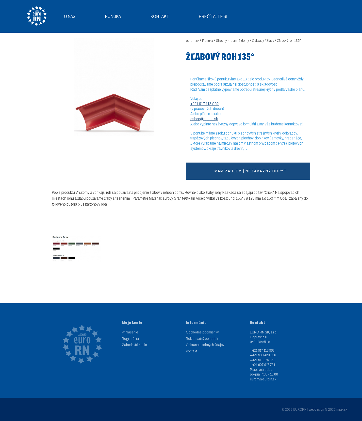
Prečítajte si (213, 16)
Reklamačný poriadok (202, 339)
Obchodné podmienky (202, 332)
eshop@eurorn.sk (204, 119)
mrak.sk (341, 409)
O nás (69, 16)
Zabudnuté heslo (134, 345)
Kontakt (159, 16)
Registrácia (130, 339)
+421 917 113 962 (204, 104)
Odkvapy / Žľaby (263, 41)
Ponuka (113, 16)
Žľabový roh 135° (289, 41)
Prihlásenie (130, 332)
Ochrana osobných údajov (205, 345)
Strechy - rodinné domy (232, 41)
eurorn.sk (192, 41)
